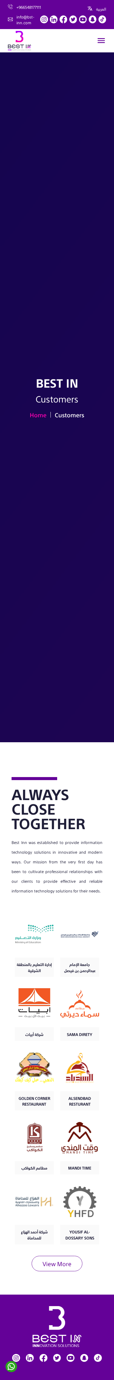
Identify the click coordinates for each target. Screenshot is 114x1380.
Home (38, 414)
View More (57, 1263)
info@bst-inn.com (25, 19)
